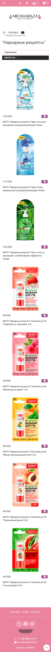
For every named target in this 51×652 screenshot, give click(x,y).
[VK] (32, 624)
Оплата (25, 612)
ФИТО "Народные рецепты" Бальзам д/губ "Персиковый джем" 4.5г (24, 519)
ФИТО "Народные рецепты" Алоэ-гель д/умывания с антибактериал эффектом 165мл (24, 255)
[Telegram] (25, 624)
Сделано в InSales (25, 648)
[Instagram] (19, 624)
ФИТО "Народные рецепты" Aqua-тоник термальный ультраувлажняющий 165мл (24, 189)
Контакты (36, 612)
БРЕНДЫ (13, 32)
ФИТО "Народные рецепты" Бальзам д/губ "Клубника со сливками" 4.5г (24, 323)
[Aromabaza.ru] (25, 16)
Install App (25, 631)
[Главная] (4, 32)
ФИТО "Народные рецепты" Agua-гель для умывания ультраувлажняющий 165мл (24, 123)
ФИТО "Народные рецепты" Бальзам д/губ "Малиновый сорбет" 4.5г (24, 388)
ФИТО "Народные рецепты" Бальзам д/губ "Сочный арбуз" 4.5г (24, 584)
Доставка (15, 612)
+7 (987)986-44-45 (27, 638)
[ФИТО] (25, 90)
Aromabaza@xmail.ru (27, 642)
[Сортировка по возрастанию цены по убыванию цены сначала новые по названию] (25, 52)
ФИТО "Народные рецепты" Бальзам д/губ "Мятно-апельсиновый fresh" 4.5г (24, 453)
